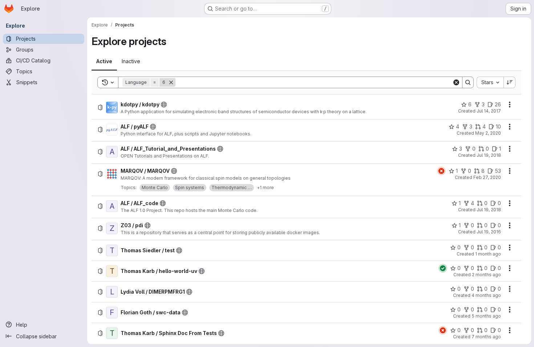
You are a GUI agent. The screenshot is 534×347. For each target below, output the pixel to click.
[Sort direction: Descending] (509, 82)
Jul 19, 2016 (489, 231)
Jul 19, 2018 (489, 155)
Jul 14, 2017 (489, 111)
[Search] (468, 82)
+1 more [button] (265, 187)
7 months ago (486, 336)
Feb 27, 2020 (487, 177)
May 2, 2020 (488, 133)
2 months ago (486, 274)
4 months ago (486, 295)
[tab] (104, 61)
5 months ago (486, 316)
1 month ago (488, 254)
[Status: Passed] (442, 268)
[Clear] (456, 82)
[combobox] (490, 82)
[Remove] (171, 82)
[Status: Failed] (441, 171)
